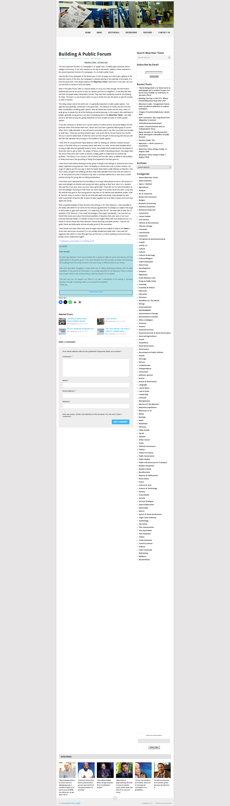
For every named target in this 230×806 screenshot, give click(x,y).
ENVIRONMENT (145, 310)
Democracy (143, 265)
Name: (66, 380)
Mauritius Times (72, 803)
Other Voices (144, 440)
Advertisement (145, 181)
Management (144, 401)
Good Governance (146, 346)
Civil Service (144, 220)
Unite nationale (145, 550)
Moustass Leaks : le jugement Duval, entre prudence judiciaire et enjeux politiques (154, 106)
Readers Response (146, 466)
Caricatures (143, 213)
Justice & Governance (148, 381)
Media (141, 414)
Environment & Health (148, 317)
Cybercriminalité (146, 262)
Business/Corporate (147, 210)
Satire (141, 482)
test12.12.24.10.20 (163, 803)
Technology (144, 521)
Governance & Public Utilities (151, 352)
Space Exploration (146, 505)
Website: (66, 402)
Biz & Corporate (145, 194)
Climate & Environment (149, 223)
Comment (143, 229)
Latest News (144, 388)
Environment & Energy (148, 313)
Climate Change (145, 226)
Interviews (131, 32)
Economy (143, 284)
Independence (145, 369)
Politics (142, 449)
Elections (143, 297)
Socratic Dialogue (146, 501)
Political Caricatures (147, 446)
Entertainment (145, 307)
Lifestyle (142, 398)
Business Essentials (147, 207)
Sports (141, 511)
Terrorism (143, 524)
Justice (141, 378)
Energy (142, 304)
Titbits (141, 537)
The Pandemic (145, 534)
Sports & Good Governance (150, 514)
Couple (142, 242)
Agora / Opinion (145, 184)
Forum (141, 339)
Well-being (143, 553)
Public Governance (146, 456)
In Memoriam (144, 365)
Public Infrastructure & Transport (153, 462)
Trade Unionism (145, 540)
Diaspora (142, 271)
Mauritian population (148, 407)
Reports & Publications (148, 475)
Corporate (143, 236)
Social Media (144, 495)
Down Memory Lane (147, 278)
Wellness (142, 556)
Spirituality (143, 508)
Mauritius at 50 (145, 411)
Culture (142, 249)
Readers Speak (145, 469)
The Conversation (146, 527)
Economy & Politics (147, 288)
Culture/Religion (146, 258)
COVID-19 (143, 245)
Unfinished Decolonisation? (150, 123)
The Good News (145, 530)
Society (142, 498)
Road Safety (144, 479)
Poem (141, 443)
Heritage (142, 359)
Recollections (144, 472)
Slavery (142, 492)
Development (144, 268)
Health (141, 356)
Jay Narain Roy (64, 58)
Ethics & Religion (146, 320)
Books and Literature (148, 197)
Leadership (143, 394)
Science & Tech (145, 485)
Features (147, 32)
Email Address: (69, 391)
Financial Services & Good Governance (155, 333)
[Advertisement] (100, 42)
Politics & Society (146, 453)
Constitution (144, 233)
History (86, 58)
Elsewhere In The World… (150, 301)
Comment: (68, 356)
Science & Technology (148, 488)
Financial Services (146, 330)
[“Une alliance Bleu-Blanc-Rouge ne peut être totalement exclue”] (105, 770)
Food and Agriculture (147, 336)
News (99, 32)
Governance (144, 349)
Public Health (144, 459)
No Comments (96, 58)
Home (88, 32)
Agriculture (143, 187)
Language (143, 385)
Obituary (142, 427)
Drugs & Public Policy (147, 281)
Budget (142, 200)
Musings (142, 417)
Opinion (142, 437)
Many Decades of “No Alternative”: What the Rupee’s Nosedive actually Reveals (154, 134)
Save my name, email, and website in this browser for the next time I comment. (92, 415)
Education (143, 294)
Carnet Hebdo (145, 216)
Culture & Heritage (147, 255)
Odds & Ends (144, 430)
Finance (142, 326)
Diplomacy (143, 275)
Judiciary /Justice (146, 375)
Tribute (142, 547)
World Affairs (144, 560)
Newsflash (143, 424)
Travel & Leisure (145, 543)
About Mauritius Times (148, 177)
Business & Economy (147, 203)
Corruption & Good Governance (152, 239)
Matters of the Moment (149, 404)
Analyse (142, 190)
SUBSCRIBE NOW (96, 292)
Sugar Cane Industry (147, 518)
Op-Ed (141, 433)
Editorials (113, 32)
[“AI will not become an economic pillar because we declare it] (162, 770)
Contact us (164, 32)
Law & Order (144, 391)
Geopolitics (143, 343)
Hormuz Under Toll (147, 140)
